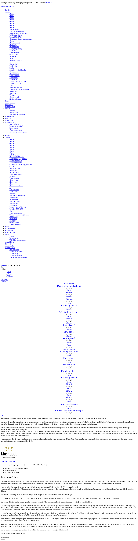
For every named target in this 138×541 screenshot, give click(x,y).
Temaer (7, 12)
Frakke (69, 292)
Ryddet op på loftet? (16, 126)
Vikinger (12, 95)
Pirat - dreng (69, 358)
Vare (69, 345)
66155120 (48, 3)
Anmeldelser (9, 116)
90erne (11, 27)
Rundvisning (13, 128)
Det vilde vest (14, 47)
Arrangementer (10, 103)
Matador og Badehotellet (17, 70)
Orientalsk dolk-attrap (69, 312)
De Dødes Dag (14, 43)
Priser (7, 101)
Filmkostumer (14, 52)
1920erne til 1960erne (16, 31)
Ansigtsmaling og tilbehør (18, 33)
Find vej (8, 118)
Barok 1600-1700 (15, 37)
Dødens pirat (69, 364)
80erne (11, 25)
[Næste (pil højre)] (4, 539)
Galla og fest (13, 54)
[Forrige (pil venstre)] (2, 539)
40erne (11, 18)
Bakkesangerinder (15, 35)
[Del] (6, 537)
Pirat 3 (69, 318)
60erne (11, 21)
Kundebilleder (14, 64)
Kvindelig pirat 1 (69, 371)
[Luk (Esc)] (8, 537)
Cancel (3, 282)
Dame (9, 274)
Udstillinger (13, 91)
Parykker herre (14, 76)
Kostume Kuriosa (15, 99)
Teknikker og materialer (17, 114)
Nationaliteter (14, 74)
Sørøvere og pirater (16, 87)
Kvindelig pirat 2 (69, 377)
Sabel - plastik (69, 338)
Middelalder (13, 72)
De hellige (12, 45)
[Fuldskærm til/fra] (4, 537)
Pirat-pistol (69, 331)
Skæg (11, 85)
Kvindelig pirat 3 (69, 305)
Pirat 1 (69, 384)
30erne (11, 16)
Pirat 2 (69, 391)
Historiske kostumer (16, 60)
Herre (9, 272)
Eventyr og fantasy (15, 49)
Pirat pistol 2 (69, 325)
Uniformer (13, 93)
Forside (7, 10)
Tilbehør (10, 276)
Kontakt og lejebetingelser (18, 132)
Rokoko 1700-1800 (16, 83)
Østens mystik (14, 97)
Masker (12, 68)
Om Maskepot (10, 122)
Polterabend (13, 78)
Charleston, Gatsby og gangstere (20, 39)
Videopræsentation (15, 130)
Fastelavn (12, 50)
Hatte (11, 58)
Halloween (13, 56)
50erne (11, 20)
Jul (10, 62)
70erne (11, 23)
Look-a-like (13, 66)
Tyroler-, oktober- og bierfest (19, 89)
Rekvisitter (13, 80)
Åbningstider (9, 120)
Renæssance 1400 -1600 (17, 81)
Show (4, 280)
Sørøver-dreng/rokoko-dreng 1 (69, 410)
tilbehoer (69, 297)
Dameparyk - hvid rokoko (69, 286)
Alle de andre (14, 29)
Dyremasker (13, 112)
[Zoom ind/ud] (2, 537)
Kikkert (69, 299)
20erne (11, 14)
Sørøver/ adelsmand (69, 404)
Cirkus (11, 41)
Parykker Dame (69, 283)
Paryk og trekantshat (69, 351)
